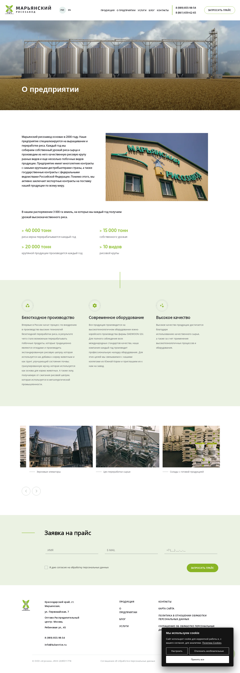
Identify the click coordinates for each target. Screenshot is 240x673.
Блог (152, 10)
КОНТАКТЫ (163, 10)
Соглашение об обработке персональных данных (128, 661)
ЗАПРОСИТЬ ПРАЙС (219, 10)
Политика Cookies (211, 643)
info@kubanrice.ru (56, 644)
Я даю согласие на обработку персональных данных (79, 567)
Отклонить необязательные (209, 651)
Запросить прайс (202, 567)
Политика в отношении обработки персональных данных (183, 617)
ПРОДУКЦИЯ (108, 10)
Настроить (176, 651)
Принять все (197, 659)
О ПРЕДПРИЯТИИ (126, 10)
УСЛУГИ (142, 10)
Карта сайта (166, 608)
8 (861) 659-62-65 (186, 12)
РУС (62, 10)
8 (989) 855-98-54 (186, 7)
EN (69, 10)
